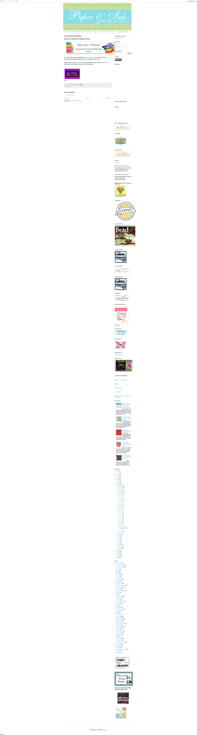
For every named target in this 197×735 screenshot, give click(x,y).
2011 (117, 551)
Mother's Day (119, 620)
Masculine (118, 614)
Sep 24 (121, 500)
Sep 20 (121, 504)
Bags (117, 572)
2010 (117, 553)
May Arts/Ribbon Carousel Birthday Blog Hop (126, 457)
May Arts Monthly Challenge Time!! (123, 528)
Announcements (120, 567)
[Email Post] (74, 84)
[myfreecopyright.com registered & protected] (123, 397)
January (120, 548)
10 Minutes (118, 563)
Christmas (118, 589)
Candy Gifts (119, 579)
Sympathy (118, 634)
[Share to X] (79, 84)
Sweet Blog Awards (122, 31)
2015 (117, 477)
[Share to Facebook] (81, 84)
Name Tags (118, 621)
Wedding (118, 647)
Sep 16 (121, 510)
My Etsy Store (87, 31)
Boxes (117, 576)
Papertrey (118, 625)
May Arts (70, 86)
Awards (118, 568)
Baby (117, 570)
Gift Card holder (120, 601)
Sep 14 (121, 512)
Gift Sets (118, 603)
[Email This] (76, 84)
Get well (118, 599)
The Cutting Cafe (120, 642)
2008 (117, 557)
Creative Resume (112, 31)
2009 (117, 555)
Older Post (108, 98)
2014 (117, 479)
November (120, 487)
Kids (117, 612)
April (119, 542)
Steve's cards (119, 632)
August (119, 533)
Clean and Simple (120, 590)
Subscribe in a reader (120, 38)
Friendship (118, 598)
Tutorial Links (102, 31)
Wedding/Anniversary (121, 649)
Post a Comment (70, 95)
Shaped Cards (119, 631)
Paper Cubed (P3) (120, 623)
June (119, 538)
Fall (117, 594)
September (120, 492)
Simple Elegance (118, 388)
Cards (117, 581)
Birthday (118, 574)
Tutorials (118, 643)
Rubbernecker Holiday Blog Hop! (126, 431)
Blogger (105, 729)
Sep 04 (121, 523)
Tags (117, 636)
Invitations (118, 610)
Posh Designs (119, 627)
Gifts (117, 605)
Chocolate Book (120, 587)
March (119, 544)
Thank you (118, 638)
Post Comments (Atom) (76, 100)
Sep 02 (121, 525)
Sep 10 (121, 517)
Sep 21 (121, 502)
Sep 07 (121, 519)
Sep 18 (121, 506)
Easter (117, 592)
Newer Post (67, 98)
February (120, 546)
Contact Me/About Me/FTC (75, 31)
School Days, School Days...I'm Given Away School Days (126, 444)
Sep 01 (121, 531)
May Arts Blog (79, 62)
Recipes (95, 31)
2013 (117, 481)
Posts (118, 44)
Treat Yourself (118, 392)
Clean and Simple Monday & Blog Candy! (126, 418)
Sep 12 (121, 514)
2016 (117, 475)
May (119, 540)
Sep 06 (121, 521)
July (119, 535)
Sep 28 (121, 493)
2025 (117, 471)
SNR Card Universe (119, 354)
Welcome (118, 651)
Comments (119, 46)
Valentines (118, 645)
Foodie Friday (119, 596)
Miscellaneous (119, 618)
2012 (117, 483)
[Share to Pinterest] (82, 84)
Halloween (118, 607)
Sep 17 (121, 508)
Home (65, 31)
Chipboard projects (120, 585)
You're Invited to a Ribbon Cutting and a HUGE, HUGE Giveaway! (126, 405)
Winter (117, 652)
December (120, 485)
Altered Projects (120, 565)
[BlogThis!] (78, 84)
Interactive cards (120, 609)
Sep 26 (121, 496)
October (120, 490)
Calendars (118, 578)
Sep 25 (121, 498)
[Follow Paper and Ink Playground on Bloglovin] (121, 376)
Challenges (117, 162)
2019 (117, 473)
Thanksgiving (119, 640)
